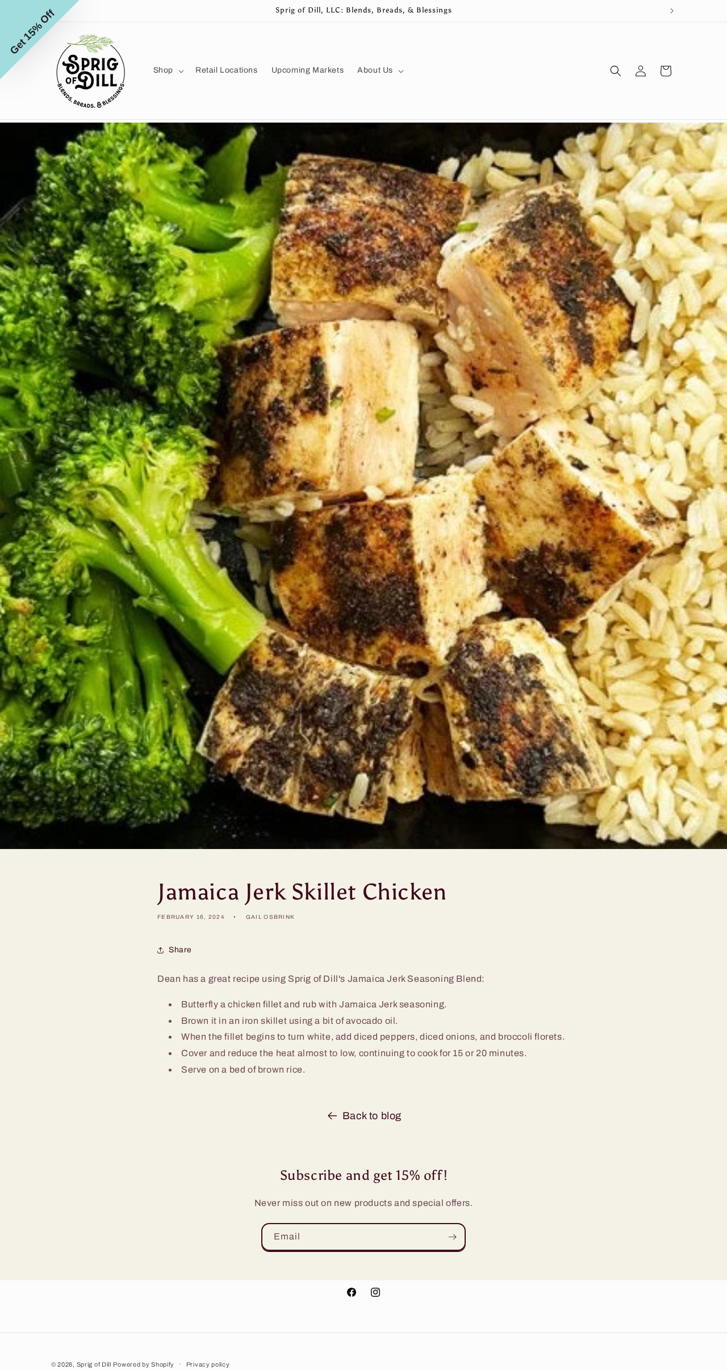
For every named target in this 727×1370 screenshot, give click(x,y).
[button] (168, 70)
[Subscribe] (452, 1237)
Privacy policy (208, 1363)
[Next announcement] (671, 11)
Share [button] (180, 950)
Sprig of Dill (94, 1364)
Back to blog (372, 1115)
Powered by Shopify (143, 1364)
